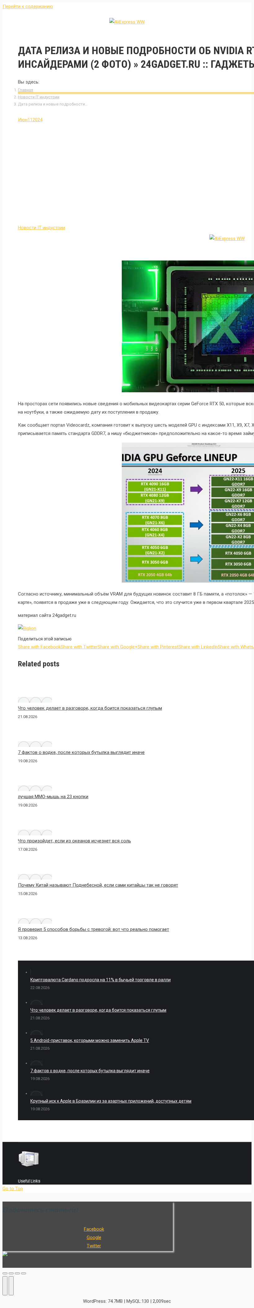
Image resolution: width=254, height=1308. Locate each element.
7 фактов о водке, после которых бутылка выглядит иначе (81, 752)
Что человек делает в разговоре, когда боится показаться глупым (90, 708)
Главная (25, 90)
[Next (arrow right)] (11, 1285)
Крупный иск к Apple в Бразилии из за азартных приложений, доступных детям (110, 1101)
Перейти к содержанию (27, 6)
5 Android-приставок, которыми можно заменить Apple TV (89, 1040)
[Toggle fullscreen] (17, 1273)
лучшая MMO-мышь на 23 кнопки (53, 796)
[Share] (11, 1273)
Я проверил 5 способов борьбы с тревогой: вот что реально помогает (93, 929)
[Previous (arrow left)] (4, 1285)
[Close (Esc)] (4, 1273)
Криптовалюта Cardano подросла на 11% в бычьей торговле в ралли (100, 979)
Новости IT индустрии (38, 97)
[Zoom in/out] (23, 1273)
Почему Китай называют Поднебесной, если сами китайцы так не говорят (98, 885)
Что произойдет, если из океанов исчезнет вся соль (74, 841)
